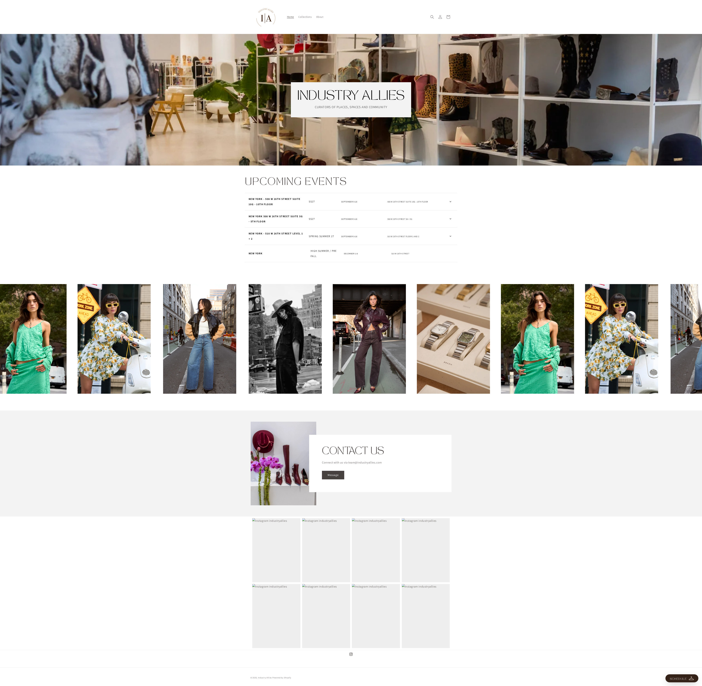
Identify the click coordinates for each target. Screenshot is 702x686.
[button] (432, 17)
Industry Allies (265, 677)
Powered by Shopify (281, 677)
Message (333, 475)
